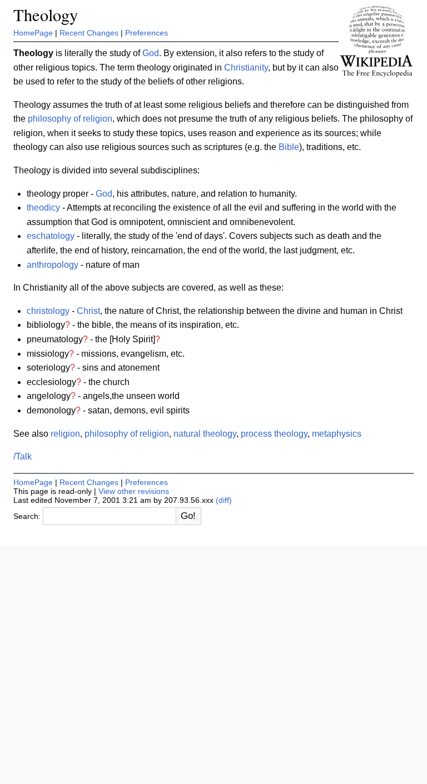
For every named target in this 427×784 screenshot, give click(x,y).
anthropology (52, 264)
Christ (88, 311)
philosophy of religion (70, 118)
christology (48, 311)
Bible (289, 147)
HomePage (33, 32)
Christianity (246, 67)
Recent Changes (88, 32)
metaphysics (336, 433)
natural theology (204, 433)
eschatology (51, 236)
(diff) (224, 500)
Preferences (146, 32)
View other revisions (133, 491)
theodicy (43, 207)
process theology (274, 433)
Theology (45, 14)
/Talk (22, 456)
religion (65, 433)
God (150, 53)
